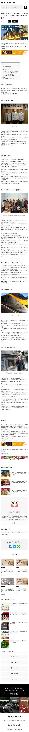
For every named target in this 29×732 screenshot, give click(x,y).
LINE (16, 679)
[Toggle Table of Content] (17, 64)
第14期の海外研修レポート (10, 78)
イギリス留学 (16, 532)
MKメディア (12, 729)
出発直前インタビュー (9, 68)
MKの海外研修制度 (7, 66)
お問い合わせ (13, 720)
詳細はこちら (4, 453)
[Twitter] (12, 523)
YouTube (16, 673)
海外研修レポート (6, 69)
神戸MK (25, 532)
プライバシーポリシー (20, 720)
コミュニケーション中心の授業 (11, 72)
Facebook (15, 656)
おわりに (5, 77)
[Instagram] (14, 523)
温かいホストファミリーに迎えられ (12, 71)
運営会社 (8, 720)
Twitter (16, 662)
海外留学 (5, 534)
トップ (4, 720)
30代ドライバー (7, 532)
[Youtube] (16, 523)
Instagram (15, 668)
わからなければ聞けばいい (10, 75)
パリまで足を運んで (9, 74)
